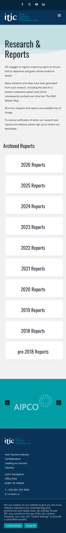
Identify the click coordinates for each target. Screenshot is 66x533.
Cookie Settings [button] (13, 525)
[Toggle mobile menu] (59, 15)
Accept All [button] (30, 525)
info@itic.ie (13, 494)
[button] (7, 402)
